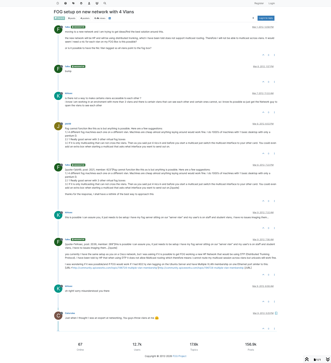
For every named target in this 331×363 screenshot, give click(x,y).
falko (67, 27)
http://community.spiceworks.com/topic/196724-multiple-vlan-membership (114, 267)
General (60, 18)
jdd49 (68, 123)
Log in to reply (266, 18)
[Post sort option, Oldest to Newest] (253, 18)
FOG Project (179, 356)
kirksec (68, 93)
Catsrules (70, 313)
